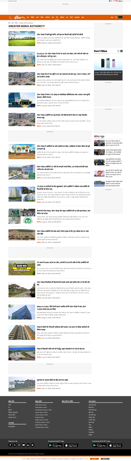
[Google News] (32, 445)
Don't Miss (100, 51)
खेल (53, 17)
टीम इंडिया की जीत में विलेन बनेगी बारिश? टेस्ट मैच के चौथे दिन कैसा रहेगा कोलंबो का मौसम (114, 184)
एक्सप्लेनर (77, 17)
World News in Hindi (41, 407)
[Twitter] (14, 445)
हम (9, 407)
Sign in (120, 1)
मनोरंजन (48, 17)
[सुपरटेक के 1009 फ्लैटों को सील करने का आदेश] (21, 384)
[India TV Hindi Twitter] (115, 1)
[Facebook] (10, 445)
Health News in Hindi (41, 425)
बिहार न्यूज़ (91, 412)
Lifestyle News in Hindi (41, 427)
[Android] (111, 1)
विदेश (42, 17)
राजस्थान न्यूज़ (92, 420)
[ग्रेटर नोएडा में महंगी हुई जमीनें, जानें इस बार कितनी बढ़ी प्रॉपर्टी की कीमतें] (21, 38)
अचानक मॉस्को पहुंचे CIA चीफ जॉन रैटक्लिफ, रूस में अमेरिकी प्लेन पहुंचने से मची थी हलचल (113, 152)
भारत (37, 17)
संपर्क (9, 405)
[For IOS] (115, 445)
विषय (16, 23)
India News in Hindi (40, 405)
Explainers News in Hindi (42, 422)
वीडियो (32, 17)
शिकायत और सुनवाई (12, 412)
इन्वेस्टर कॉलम (11, 415)
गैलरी (71, 17)
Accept (94, 458)
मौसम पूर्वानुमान (11, 426)
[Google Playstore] (55, 445)
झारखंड (90, 434)
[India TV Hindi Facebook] (113, 1)
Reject (105, 458)
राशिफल (62, 17)
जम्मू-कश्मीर (91, 432)
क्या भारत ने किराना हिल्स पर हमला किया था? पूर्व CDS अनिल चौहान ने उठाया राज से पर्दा (114, 143)
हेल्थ (83, 17)
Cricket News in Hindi (41, 415)
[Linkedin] (28, 445)
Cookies (23, 458)
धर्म (67, 17)
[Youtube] (23, 445)
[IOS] (109, 1)
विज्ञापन (10, 410)
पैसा (57, 17)
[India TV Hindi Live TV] (120, 17)
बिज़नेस (39, 43)
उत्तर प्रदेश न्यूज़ (92, 405)
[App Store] (71, 445)
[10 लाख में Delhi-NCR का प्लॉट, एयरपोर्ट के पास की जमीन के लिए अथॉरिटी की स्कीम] (21, 267)
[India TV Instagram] (19, 445)
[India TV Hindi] (19, 17)
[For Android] (99, 445)
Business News (39, 417)
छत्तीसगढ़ (91, 429)
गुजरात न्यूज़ (91, 422)
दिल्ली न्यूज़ (91, 407)
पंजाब (90, 425)
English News (12, 417)
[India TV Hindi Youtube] (116, 1)
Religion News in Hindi (41, 420)
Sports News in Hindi (41, 412)
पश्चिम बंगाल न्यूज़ (93, 410)
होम (28, 17)
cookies (85, 458)
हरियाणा (90, 427)
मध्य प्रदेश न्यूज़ (92, 415)
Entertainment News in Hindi (43, 410)
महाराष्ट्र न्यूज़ (92, 417)
